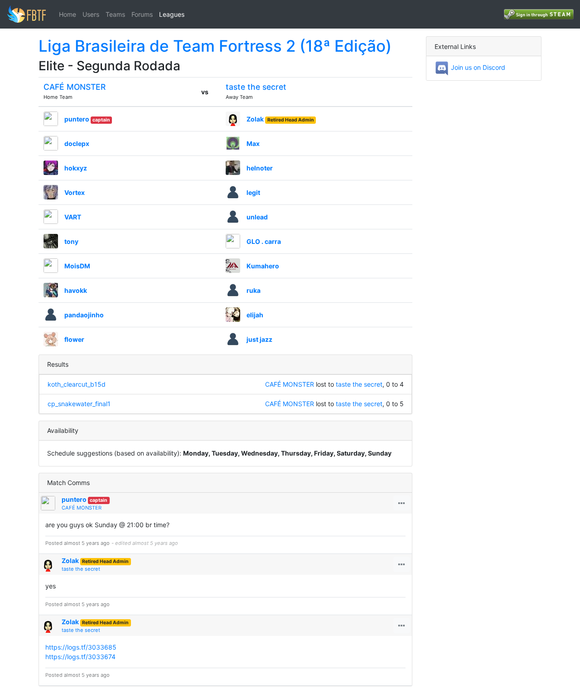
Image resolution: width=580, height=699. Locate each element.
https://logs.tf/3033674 (80, 656)
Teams (115, 14)
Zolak (255, 119)
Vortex (74, 192)
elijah (254, 315)
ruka (253, 290)
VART (72, 217)
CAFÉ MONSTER (75, 87)
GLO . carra (263, 241)
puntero (76, 119)
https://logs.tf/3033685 (80, 647)
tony (71, 241)
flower (74, 339)
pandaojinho (84, 315)
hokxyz (75, 168)
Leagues (171, 14)
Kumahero (262, 266)
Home (67, 14)
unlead (257, 217)
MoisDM (77, 266)
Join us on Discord (477, 67)
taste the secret (256, 87)
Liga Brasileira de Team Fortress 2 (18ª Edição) (215, 45)
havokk (75, 290)
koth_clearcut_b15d (77, 384)
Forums (142, 14)
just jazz (259, 339)
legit (253, 192)
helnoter (259, 168)
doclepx (76, 143)
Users (90, 14)
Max (253, 143)
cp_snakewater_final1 (79, 404)
